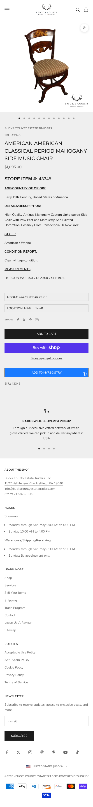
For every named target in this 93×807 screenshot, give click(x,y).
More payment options (47, 358)
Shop (8, 578)
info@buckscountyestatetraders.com (30, 489)
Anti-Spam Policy (17, 660)
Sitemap (10, 630)
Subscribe (19, 736)
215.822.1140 (23, 494)
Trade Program (15, 608)
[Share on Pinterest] (30, 320)
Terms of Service (16, 682)
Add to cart (46, 334)
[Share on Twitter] (24, 320)
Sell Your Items (15, 593)
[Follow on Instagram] (30, 752)
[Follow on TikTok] (77, 752)
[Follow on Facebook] (7, 752)
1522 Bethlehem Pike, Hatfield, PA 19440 (34, 483)
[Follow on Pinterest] (53, 752)
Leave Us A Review (18, 623)
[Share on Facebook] (18, 320)
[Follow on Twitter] (18, 752)
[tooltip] (84, 373)
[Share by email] (37, 320)
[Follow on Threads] (42, 752)
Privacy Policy (14, 675)
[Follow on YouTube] (65, 752)
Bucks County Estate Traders (28, 128)
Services (10, 585)
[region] (46, 424)
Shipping (11, 600)
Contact (10, 615)
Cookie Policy (14, 667)
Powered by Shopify (73, 776)
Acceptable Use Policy (20, 652)
